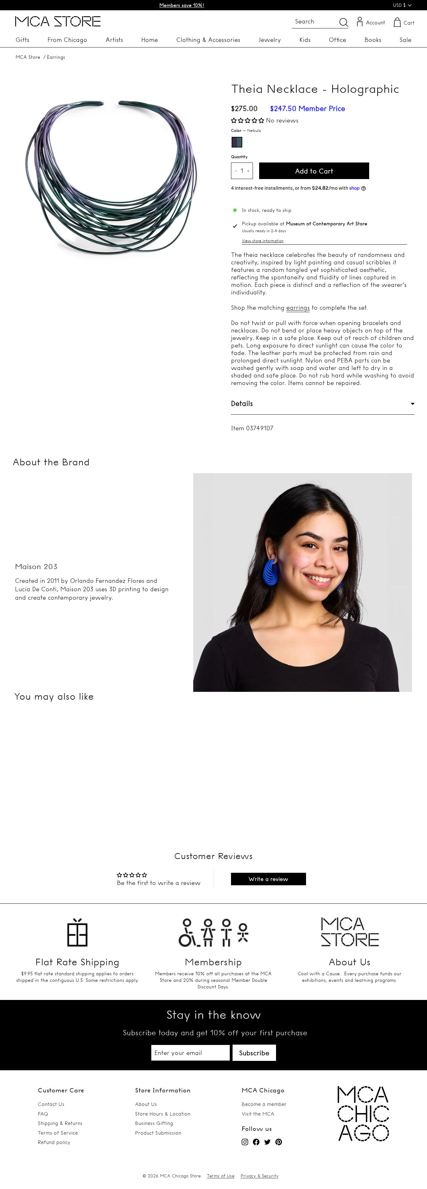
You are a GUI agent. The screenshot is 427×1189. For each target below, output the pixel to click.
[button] (248, 120)
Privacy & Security (260, 1176)
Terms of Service (58, 1133)
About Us (146, 1104)
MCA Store (28, 57)
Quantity (239, 156)
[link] (363, 1139)
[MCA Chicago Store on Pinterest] (278, 1142)
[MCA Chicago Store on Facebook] (256, 1142)
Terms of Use (220, 1176)
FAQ (43, 1114)
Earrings (56, 57)
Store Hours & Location (162, 1114)
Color (246, 130)
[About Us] (349, 929)
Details (242, 403)
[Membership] (213, 929)
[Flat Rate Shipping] (77, 929)
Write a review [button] (268, 879)
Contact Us (51, 1104)
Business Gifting (154, 1123)
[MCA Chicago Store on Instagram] (245, 1142)
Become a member (264, 1104)
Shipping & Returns (60, 1123)
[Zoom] (111, 178)
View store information (263, 240)
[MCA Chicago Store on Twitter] (267, 1142)
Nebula (237, 142)
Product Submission (158, 1133)
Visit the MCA (258, 1114)
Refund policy (54, 1142)
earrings (298, 307)
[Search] (343, 22)
